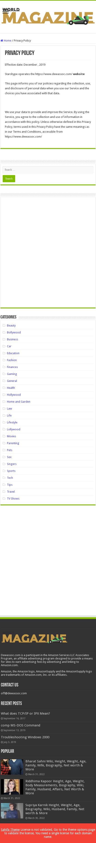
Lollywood (13, 429)
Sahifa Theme (10, 829)
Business (12, 339)
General (12, 381)
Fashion (12, 360)
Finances (12, 367)
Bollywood (14, 332)
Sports (11, 471)
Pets (9, 450)
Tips (10, 484)
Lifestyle (12, 422)
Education (13, 353)
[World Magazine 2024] (48, 16)
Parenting (13, 443)
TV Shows (13, 498)
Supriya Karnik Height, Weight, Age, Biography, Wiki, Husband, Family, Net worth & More (54, 809)
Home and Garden (18, 401)
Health (11, 387)
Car (9, 346)
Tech (10, 477)
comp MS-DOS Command (20, 725)
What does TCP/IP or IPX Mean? (25, 713)
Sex (9, 457)
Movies (11, 436)
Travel (11, 491)
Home (7, 40)
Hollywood (14, 394)
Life (9, 415)
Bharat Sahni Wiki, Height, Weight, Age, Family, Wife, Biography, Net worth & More (55, 765)
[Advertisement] (48, 254)
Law (9, 408)
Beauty (11, 325)
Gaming (12, 374)
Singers (12, 464)
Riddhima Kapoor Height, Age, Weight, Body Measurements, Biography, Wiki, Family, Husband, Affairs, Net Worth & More (55, 787)
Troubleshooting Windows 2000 (25, 737)
